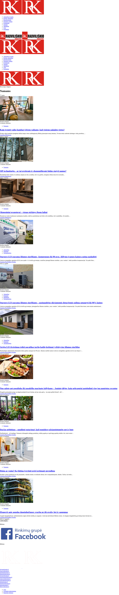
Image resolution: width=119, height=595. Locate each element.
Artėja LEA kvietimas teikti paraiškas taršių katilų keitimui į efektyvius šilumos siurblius (40, 347)
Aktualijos (8, 17)
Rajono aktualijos (8, 18)
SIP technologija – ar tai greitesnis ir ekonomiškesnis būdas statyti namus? (33, 171)
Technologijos (7, 253)
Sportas (5, 24)
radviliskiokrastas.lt (5, 580)
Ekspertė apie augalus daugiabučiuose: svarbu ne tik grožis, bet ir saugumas (34, 512)
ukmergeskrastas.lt (5, 583)
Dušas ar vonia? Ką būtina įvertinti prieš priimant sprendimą (27, 471)
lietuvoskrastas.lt (4, 586)
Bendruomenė (7, 20)
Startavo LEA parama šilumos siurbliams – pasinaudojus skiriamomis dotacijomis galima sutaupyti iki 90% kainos (51, 303)
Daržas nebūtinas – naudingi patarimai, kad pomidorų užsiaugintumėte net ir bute (36, 429)
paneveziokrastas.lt (5, 579)
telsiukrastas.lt (4, 582)
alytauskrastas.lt (4, 569)
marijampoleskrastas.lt (6, 577)
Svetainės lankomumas (9, 591)
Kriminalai (6, 23)
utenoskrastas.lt (4, 585)
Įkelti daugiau (4, 520)
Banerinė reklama (8, 593)
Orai (4, 28)
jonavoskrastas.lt (4, 571)
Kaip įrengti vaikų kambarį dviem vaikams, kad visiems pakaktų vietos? (32, 130)
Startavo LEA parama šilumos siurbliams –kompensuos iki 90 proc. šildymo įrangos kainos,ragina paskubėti (48, 257)
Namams (5, 126)
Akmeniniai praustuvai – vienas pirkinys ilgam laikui (23, 212)
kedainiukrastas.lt (4, 572)
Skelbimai (6, 26)
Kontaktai (6, 29)
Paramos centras (7, 21)
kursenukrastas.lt (4, 575)
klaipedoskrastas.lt (5, 574)
